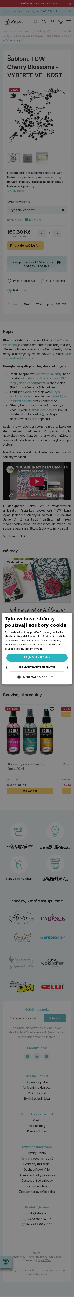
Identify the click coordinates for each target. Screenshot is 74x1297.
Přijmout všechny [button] (37, 657)
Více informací (33, 648)
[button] (37, 676)
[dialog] (37, 648)
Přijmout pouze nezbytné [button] (37, 667)
